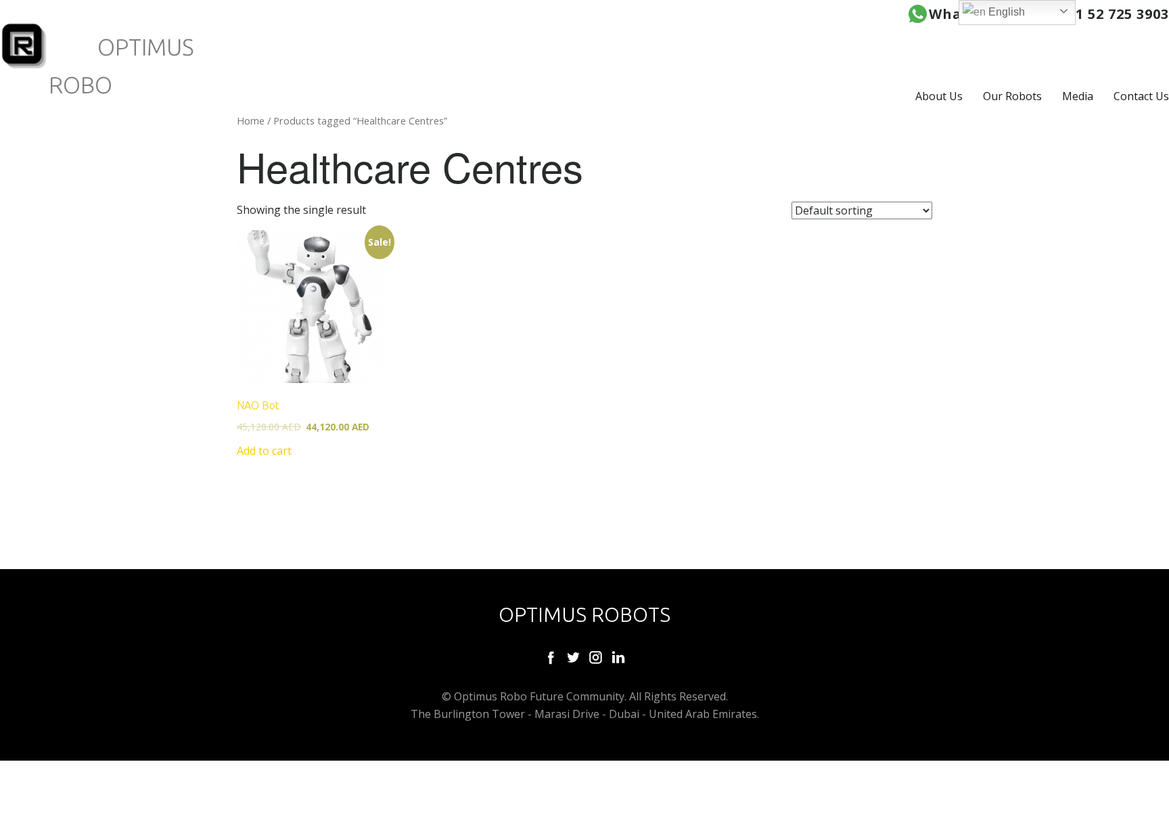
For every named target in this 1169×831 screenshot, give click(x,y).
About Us (939, 96)
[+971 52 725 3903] (918, 14)
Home (251, 120)
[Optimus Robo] (24, 46)
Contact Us (1141, 96)
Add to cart (264, 450)
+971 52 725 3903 (1110, 14)
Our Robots (1012, 96)
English (1005, 12)
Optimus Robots (584, 614)
